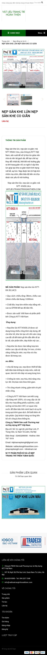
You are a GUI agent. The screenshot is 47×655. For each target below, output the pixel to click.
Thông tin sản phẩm (16, 140)
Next (44, 99)
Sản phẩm (6, 598)
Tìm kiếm (5, 618)
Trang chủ (6, 594)
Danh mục (14, 33)
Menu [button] (40, 33)
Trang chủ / (7, 41)
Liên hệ (4, 606)
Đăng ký (5, 629)
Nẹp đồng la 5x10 (19, 41)
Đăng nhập (6, 625)
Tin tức (4, 602)
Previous (5, 99)
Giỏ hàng (5, 622)
